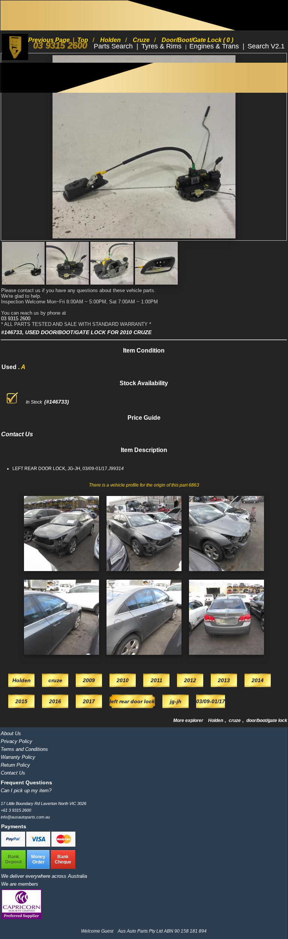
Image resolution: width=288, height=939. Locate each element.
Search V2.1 (266, 46)
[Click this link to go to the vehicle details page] (61, 573)
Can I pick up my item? (26, 790)
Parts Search (114, 46)
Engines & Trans (215, 46)
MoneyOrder (38, 859)
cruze (235, 720)
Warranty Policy (18, 757)
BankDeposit (13, 859)
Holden (216, 720)
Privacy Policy (16, 741)
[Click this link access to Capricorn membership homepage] (21, 917)
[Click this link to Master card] (63, 845)
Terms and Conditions (24, 749)
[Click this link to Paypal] (13, 845)
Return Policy (15, 765)
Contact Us (13, 773)
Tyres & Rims (162, 46)
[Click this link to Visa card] (38, 845)
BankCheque (63, 859)
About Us (11, 733)
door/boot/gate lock (266, 720)
